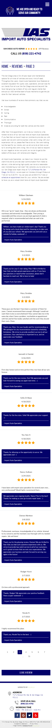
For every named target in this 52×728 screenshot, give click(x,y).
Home (5, 66)
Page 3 (30, 66)
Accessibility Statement (20, 724)
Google (23, 715)
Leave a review (26, 672)
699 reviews (44, 49)
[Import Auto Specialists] (26, 34)
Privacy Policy (34, 724)
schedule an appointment (11, 177)
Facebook (17, 715)
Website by (30, 726)
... (23, 656)
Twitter (29, 715)
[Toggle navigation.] (47, 4)
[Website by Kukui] (26, 687)
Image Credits (17, 726)
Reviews (17, 66)
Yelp (35, 715)
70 (29, 656)
